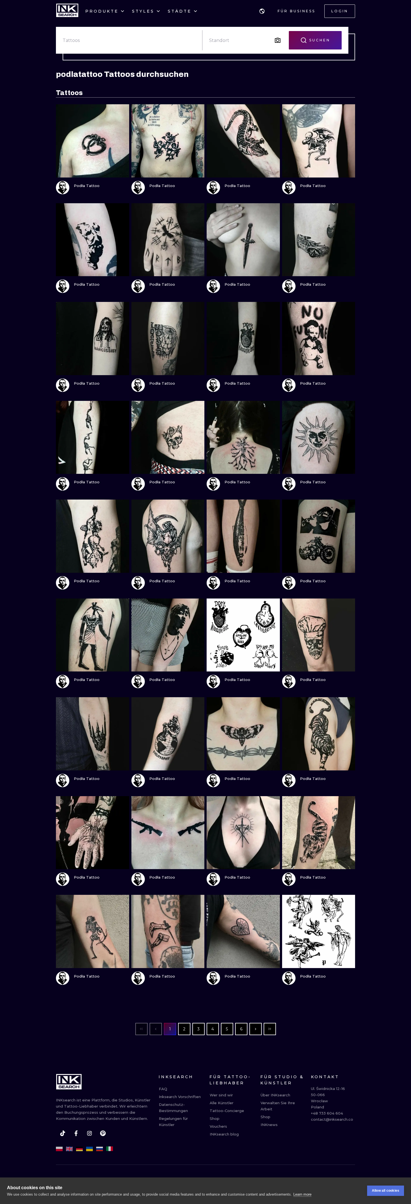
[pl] (59, 1148)
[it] (109, 1148)
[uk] (89, 1148)
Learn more (302, 1194)
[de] (79, 1148)
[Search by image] (278, 40)
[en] (69, 1148)
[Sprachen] (262, 11)
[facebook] (76, 1133)
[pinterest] (103, 1133)
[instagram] (89, 1133)
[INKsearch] (67, 11)
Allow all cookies (385, 1191)
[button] (262, 11)
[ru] (99, 1148)
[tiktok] (62, 1133)
